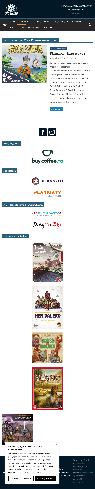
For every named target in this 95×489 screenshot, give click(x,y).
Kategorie (25, 22)
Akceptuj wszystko (45, 479)
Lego (21, 28)
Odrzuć (27, 479)
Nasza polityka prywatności (28, 472)
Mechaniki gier (44, 22)
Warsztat (76, 22)
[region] (32, 463)
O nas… (13, 22)
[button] (31, 22)
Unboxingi (65, 472)
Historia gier (61, 22)
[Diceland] (5, 25)
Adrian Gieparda (72, 58)
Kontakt (48, 28)
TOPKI (12, 28)
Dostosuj (14, 479)
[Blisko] (56, 444)
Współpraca (34, 28)
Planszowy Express (58, 48)
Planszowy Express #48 (67, 53)
